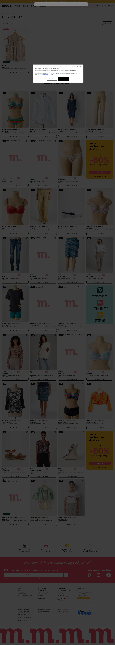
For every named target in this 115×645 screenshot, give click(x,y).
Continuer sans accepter (77, 66)
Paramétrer (51, 78)
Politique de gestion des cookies (47, 74)
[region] (58, 74)
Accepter (63, 78)
